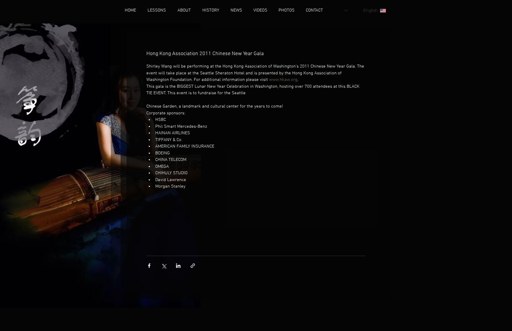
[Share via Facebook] (149, 265)
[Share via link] (193, 265)
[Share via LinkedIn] (178, 265)
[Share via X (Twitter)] (164, 265)
